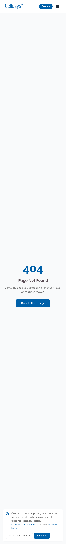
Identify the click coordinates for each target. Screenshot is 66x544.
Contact (46, 6)
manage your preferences (24, 524)
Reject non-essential (19, 535)
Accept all (42, 535)
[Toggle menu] (57, 6)
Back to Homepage (33, 303)
